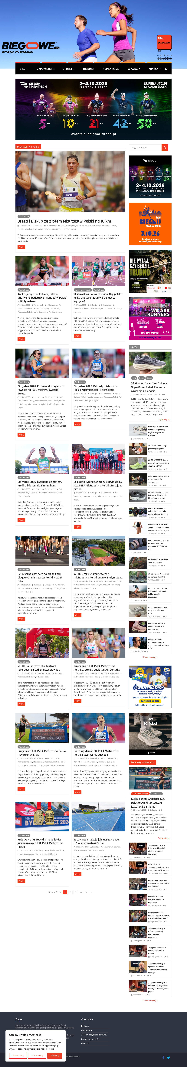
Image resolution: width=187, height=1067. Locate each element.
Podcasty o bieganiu (143, 762)
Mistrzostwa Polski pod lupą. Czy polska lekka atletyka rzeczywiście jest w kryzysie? (98, 298)
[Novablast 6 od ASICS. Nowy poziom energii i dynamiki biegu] (138, 622)
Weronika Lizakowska (111, 677)
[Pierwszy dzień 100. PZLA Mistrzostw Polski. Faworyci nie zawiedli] (98, 714)
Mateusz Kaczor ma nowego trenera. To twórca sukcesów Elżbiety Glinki (158, 915)
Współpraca (86, 1030)
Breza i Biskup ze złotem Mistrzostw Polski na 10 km (64, 221)
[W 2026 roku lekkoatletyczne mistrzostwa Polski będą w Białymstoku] (98, 537)
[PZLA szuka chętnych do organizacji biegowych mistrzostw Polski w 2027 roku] (42, 537)
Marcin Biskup (95, 225)
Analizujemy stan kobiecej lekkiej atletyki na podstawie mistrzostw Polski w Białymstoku (42, 298)
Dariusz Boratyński (68, 225)
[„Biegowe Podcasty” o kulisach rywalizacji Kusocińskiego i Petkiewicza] (138, 927)
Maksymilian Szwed (25, 762)
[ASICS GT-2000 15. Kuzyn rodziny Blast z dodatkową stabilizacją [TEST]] (138, 458)
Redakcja (38, 225)
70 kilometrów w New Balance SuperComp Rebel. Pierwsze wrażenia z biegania (149, 387)
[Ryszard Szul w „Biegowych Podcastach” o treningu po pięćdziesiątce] (138, 863)
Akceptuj (55, 1055)
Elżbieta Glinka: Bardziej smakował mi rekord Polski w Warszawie (158, 883)
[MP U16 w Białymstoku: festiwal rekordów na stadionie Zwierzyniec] (42, 630)
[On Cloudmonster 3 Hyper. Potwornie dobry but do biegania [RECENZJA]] (138, 491)
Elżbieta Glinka (27, 401)
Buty (134, 378)
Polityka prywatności (90, 1039)
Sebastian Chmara (104, 496)
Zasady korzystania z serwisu (94, 1034)
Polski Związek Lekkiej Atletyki (54, 588)
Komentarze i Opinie (82, 308)
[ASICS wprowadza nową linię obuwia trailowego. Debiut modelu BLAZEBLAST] (138, 587)
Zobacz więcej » (150, 657)
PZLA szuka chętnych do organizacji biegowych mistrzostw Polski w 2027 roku (40, 577)
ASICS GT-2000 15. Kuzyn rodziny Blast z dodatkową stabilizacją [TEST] (158, 463)
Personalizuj (18, 1055)
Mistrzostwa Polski (109, 225)
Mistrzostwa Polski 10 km (27, 229)
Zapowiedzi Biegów (25, 592)
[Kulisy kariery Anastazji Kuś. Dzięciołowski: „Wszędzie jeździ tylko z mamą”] (150, 768)
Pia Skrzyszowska (55, 312)
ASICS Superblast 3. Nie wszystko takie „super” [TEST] (157, 610)
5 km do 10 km (50, 585)
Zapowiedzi (44, 68)
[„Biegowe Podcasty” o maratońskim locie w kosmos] (138, 946)
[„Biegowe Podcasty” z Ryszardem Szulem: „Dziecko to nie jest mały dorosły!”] (138, 962)
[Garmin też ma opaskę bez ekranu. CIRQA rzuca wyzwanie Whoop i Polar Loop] (138, 539)
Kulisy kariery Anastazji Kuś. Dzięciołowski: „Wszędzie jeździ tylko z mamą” (148, 802)
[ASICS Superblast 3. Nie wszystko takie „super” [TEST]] (138, 606)
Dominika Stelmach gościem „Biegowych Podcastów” (156, 899)
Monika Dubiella (44, 229)
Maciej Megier (41, 493)
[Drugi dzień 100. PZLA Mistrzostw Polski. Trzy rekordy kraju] (42, 714)
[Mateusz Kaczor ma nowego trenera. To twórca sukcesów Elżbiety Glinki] (138, 911)
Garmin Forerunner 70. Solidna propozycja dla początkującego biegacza (158, 511)
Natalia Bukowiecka (40, 312)
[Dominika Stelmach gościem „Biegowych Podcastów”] (138, 895)
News (141, 378)
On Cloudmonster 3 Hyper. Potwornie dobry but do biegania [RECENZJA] (158, 495)
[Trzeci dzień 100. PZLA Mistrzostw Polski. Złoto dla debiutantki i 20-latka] (98, 630)
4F (48, 850)
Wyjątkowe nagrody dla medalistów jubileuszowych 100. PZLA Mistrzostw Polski (40, 843)
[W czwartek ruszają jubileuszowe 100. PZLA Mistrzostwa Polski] (98, 803)
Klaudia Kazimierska (25, 308)
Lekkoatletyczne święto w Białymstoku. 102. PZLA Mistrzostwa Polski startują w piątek (98, 485)
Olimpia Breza (57, 229)
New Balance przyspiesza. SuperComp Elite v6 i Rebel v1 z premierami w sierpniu (158, 527)
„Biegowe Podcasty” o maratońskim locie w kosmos (157, 951)
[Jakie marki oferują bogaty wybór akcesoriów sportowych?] (138, 475)
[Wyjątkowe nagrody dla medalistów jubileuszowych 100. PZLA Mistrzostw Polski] (42, 803)
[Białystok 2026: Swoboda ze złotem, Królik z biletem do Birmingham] (42, 445)
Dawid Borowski (82, 225)
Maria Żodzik (38, 762)
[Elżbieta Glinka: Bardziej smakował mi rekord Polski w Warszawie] (138, 879)
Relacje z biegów (70, 229)
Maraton (60, 585)
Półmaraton (37, 588)
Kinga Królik (30, 493)
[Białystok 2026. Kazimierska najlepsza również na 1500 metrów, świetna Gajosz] (42, 350)
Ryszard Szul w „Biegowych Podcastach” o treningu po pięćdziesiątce (158, 867)
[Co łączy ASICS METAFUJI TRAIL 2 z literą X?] (138, 558)
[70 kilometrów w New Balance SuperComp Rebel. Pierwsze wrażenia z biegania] (150, 353)
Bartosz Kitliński (80, 397)
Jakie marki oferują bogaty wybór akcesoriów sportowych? (158, 479)
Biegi (23, 68)
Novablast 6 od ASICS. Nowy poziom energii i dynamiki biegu (156, 626)
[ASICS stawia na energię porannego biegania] (138, 444)
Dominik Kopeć (79, 762)
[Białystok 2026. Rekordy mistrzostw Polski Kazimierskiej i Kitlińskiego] (98, 350)
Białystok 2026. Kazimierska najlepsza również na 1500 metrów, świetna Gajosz (41, 390)
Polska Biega (24, 216)
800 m (117, 393)
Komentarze (111, 68)
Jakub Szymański (40, 401)
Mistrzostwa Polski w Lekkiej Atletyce (88, 585)
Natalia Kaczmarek (96, 765)
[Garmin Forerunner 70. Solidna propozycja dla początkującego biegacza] (138, 507)
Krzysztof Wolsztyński (111, 847)
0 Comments (51, 225)
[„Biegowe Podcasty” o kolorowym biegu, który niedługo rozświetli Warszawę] (138, 844)
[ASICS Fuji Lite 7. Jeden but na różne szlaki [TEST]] (138, 572)
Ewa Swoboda (92, 762)
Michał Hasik (38, 305)
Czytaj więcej (163, 419)
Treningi (88, 68)
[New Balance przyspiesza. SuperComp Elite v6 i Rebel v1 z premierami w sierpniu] (138, 523)
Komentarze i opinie (83, 290)
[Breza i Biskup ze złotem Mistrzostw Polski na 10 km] (70, 152)
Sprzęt (67, 68)
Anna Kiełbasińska (110, 758)
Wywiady (134, 68)
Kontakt (154, 68)
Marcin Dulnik (155, 394)
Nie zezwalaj (37, 1055)
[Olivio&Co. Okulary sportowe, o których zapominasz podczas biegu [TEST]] (138, 638)
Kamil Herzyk (53, 401)
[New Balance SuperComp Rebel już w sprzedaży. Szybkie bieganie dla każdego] (138, 425)
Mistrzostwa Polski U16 (26, 677)
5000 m (106, 673)
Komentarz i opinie (41, 308)
